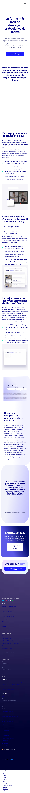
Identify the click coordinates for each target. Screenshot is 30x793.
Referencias (5, 740)
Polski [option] (4, 791)
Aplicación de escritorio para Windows (11, 687)
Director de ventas (6, 635)
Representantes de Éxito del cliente (10, 643)
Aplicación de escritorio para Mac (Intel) (11, 684)
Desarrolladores (5, 735)
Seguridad (4, 626)
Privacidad (4, 718)
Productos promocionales (8, 738)
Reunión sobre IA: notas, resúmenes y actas (12, 614)
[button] (25, 3)
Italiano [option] (5, 787)
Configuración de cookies (9, 749)
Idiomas (4, 621)
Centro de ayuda (6, 713)
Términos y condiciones (7, 721)
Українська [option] (5, 789)
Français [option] (5, 777)
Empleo (4, 733)
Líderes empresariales (7, 638)
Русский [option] (5, 783)
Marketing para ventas (7, 648)
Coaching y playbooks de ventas (9, 619)
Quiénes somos (5, 730)
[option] (16, 774)
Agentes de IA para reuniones (9, 606)
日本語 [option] (4, 775)
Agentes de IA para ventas (8, 609)
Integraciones (5, 629)
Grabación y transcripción (8, 611)
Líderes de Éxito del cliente (8, 640)
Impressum (4, 724)
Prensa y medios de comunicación (10, 716)
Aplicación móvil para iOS (8, 689)
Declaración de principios (8, 711)
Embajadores (5, 743)
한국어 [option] (4, 781)
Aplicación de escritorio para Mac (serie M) (12, 682)
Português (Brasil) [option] (7, 785)
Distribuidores (5, 745)
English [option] (5, 773)
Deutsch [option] (5, 779)
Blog (3, 696)
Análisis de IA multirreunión (8, 616)
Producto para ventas (7, 645)
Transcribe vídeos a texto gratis (9, 624)
